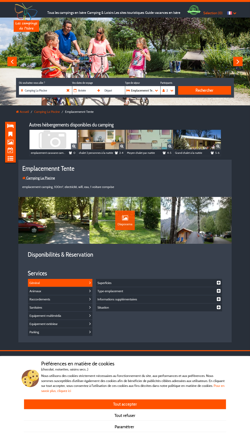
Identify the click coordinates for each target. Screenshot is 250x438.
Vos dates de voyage (82, 83)
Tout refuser (124, 415)
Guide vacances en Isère (162, 12)
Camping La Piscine (40, 178)
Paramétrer (125, 426)
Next (238, 61)
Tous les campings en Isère (66, 12)
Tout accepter (125, 404)
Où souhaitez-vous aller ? (32, 83)
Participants (166, 83)
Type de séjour (132, 83)
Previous (12, 61)
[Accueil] (26, 11)
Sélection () (212, 13)
